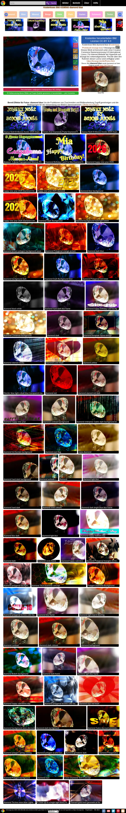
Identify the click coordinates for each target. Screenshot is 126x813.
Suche (53, 3)
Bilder (65, 3)
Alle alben (97, 810)
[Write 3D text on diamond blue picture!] (75, 45)
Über (86, 3)
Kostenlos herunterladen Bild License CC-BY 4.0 (100, 39)
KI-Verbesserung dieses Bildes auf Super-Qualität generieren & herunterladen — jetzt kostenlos (41, 93)
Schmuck (96, 14)
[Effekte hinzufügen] (75, 62)
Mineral (35, 14)
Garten (82, 14)
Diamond (10, 14)
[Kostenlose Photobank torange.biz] (3, 3)
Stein (59, 14)
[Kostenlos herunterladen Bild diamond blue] (75, 56)
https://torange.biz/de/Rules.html (101, 61)
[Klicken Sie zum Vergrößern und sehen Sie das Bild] (75, 39)
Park (70, 14)
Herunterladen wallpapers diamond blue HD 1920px (41, 89)
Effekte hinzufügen (91, 105)
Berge (48, 14)
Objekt (122, 14)
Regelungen (89, 810)
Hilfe (95, 3)
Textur (110, 14)
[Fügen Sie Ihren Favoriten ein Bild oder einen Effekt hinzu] (6, 39)
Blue (23, 14)
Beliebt (76, 3)
